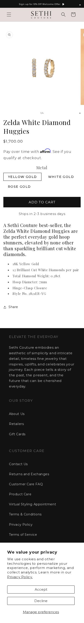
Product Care (20, 494)
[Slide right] (52, 113)
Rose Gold (19, 187)
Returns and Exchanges (29, 474)
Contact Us (18, 464)
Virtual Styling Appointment (32, 504)
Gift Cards (17, 434)
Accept (41, 589)
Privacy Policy (20, 525)
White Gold (61, 177)
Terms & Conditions (25, 514)
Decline (40, 601)
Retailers (16, 424)
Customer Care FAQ (26, 484)
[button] (9, 14)
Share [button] (13, 307)
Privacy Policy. (20, 577)
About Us (17, 414)
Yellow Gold (22, 177)
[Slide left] (32, 113)
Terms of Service (23, 535)
